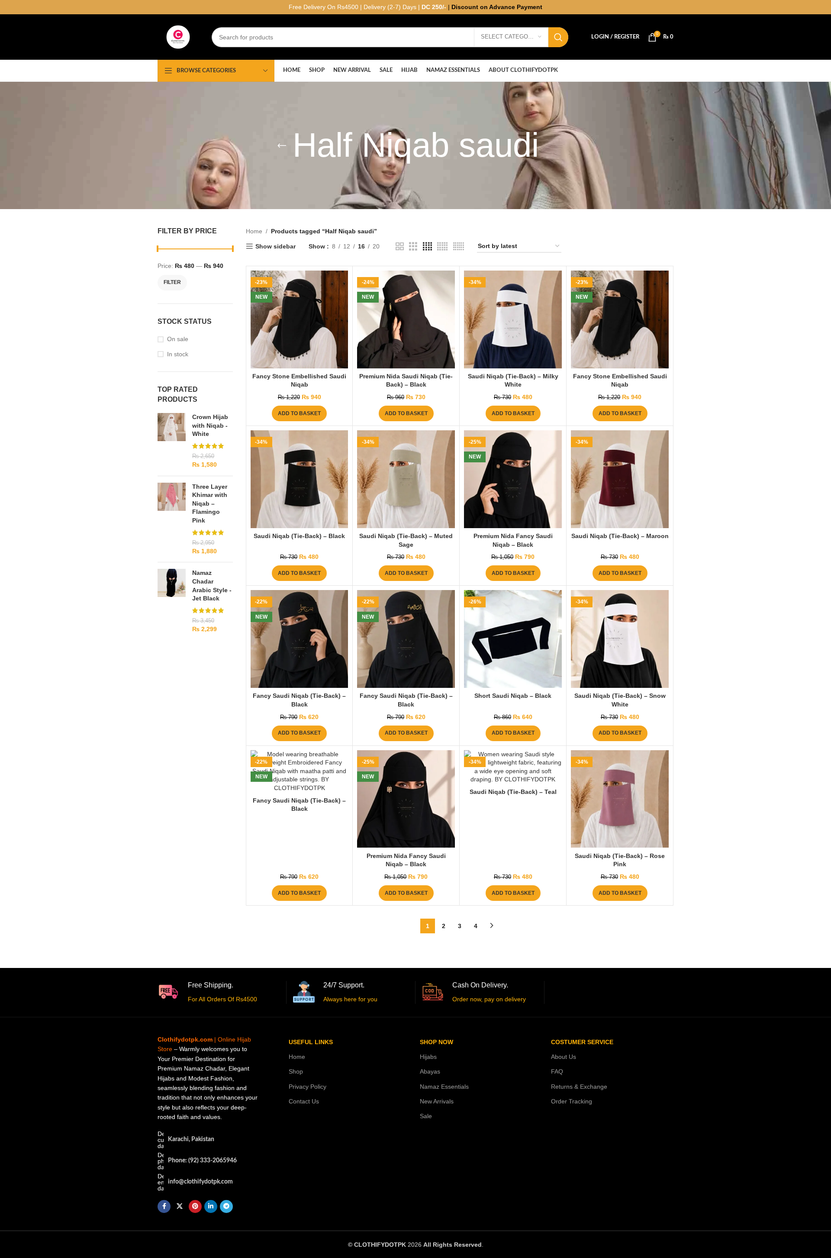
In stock (177, 354)
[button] (299, 413)
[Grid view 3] (413, 246)
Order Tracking (571, 1101)
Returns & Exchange (579, 1086)
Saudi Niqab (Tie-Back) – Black (299, 535)
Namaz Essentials (444, 1086)
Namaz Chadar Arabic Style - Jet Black (212, 585)
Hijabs (428, 1056)
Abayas (430, 1071)
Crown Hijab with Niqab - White (210, 425)
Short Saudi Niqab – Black (512, 695)
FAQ (557, 1071)
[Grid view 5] (442, 246)
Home (254, 231)
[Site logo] (178, 36)
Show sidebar (275, 246)
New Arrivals (437, 1101)
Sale (426, 1116)
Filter (172, 282)
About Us (563, 1056)
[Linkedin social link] (210, 1206)
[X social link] (179, 1206)
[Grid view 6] (458, 246)
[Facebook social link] (164, 1206)
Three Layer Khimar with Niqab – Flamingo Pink (209, 503)
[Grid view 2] (400, 246)
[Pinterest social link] (195, 1206)
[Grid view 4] (427, 246)
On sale (177, 338)
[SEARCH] (558, 37)
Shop (296, 1071)
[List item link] (209, 1161)
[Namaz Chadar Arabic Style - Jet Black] (172, 601)
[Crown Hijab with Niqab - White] (172, 441)
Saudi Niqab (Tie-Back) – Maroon (620, 535)
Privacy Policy (307, 1086)
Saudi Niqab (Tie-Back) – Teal (513, 791)
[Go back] (282, 145)
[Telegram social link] (226, 1206)
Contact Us (304, 1101)
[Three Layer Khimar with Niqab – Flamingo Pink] (172, 519)
